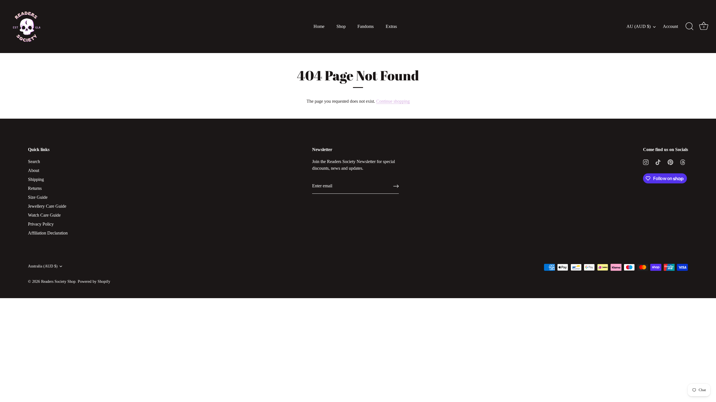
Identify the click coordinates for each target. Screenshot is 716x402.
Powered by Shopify (94, 281)
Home (319, 26)
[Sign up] (396, 186)
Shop (341, 26)
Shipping (36, 179)
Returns (35, 188)
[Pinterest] (670, 161)
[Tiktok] (658, 161)
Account (670, 26)
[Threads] (683, 161)
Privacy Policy (41, 224)
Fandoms (365, 26)
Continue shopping (393, 101)
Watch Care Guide (44, 215)
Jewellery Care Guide (47, 206)
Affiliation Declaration (48, 233)
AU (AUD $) (638, 26)
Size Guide (38, 197)
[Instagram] (646, 161)
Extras (391, 26)
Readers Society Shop (58, 281)
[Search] (689, 26)
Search (34, 161)
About (33, 170)
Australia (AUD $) (43, 266)
